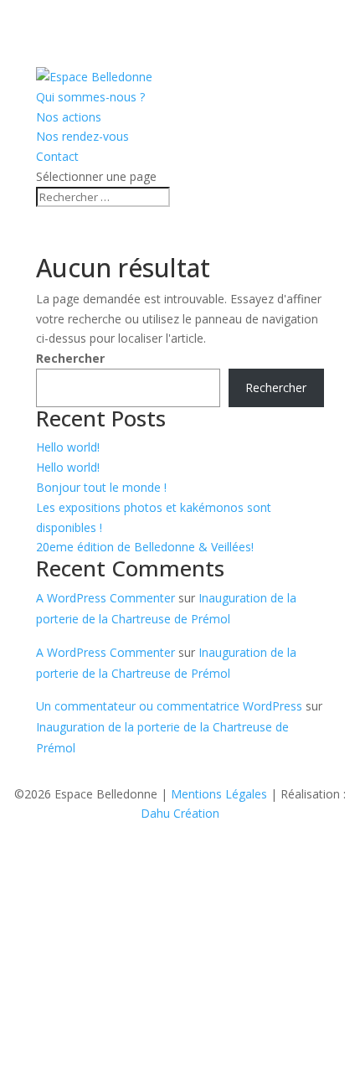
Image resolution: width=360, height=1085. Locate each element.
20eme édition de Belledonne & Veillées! (145, 547)
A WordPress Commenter (105, 598)
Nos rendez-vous (82, 136)
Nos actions (68, 117)
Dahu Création (180, 813)
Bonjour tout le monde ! (101, 487)
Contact (57, 156)
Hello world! (68, 447)
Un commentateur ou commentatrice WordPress (169, 706)
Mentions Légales (219, 794)
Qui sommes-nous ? (90, 97)
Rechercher (70, 358)
